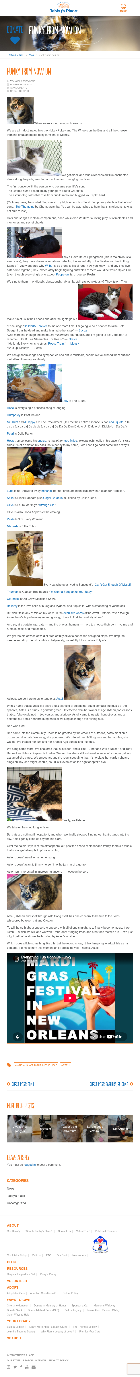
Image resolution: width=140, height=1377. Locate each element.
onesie (42, 440)
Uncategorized (16, 1203)
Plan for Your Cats (89, 1331)
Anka (10, 498)
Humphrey (13, 415)
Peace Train (56, 343)
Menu (123, 8)
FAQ (48, 1255)
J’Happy (29, 422)
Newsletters (79, 1255)
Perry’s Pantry (48, 1274)
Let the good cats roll (95, 1128)
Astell (60, 698)
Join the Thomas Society (21, 1331)
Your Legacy (19, 1321)
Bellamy (12, 606)
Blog (11, 1262)
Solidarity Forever (35, 326)
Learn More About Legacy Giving (48, 1326)
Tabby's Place (16, 1196)
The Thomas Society (85, 1326)
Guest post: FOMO (22, 1083)
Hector (11, 440)
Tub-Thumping (25, 206)
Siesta (73, 339)
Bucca (83, 330)
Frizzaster (44, 1129)
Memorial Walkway (104, 1305)
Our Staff (62, 1255)
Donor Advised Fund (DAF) (43, 1310)
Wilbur (49, 265)
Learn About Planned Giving (103, 1310)
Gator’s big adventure (70, 1128)
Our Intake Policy (17, 1255)
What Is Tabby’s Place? (39, 1231)
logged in (30, 1164)
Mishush (12, 526)
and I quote (116, 422)
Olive (10, 505)
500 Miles (70, 440)
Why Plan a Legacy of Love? (57, 1331)
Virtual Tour (83, 1231)
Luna (10, 491)
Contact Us (64, 1231)
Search (14, 1338)
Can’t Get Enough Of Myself (113, 584)
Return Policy (70, 1293)
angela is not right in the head (36, 1065)
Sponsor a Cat (80, 1305)
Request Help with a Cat (21, 1274)
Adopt (12, 1287)
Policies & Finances (106, 1231)
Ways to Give (18, 1299)
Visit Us (36, 1255)
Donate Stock (14, 1310)
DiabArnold (120, 1129)
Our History (13, 1231)
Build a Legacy (73, 1310)
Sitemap (40, 1360)
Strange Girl (47, 505)
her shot (46, 491)
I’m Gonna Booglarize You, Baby (71, 591)
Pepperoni (62, 274)
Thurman (13, 591)
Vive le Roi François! (20, 1128)
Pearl (10, 433)
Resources (17, 1268)
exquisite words (73, 613)
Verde (11, 519)
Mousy (74, 343)
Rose (10, 408)
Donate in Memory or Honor (50, 1305)
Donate (15, 29)
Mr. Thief (12, 422)
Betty (65, 401)
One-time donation (17, 1305)
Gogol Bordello (53, 498)
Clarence (13, 599)
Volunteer (17, 1280)
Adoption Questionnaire (43, 1293)
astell (65, 1065)
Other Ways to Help (18, 1314)
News (10, 1188)
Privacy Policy (58, 1360)
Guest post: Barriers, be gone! (109, 1083)
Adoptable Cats (16, 1293)
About (13, 1225)
